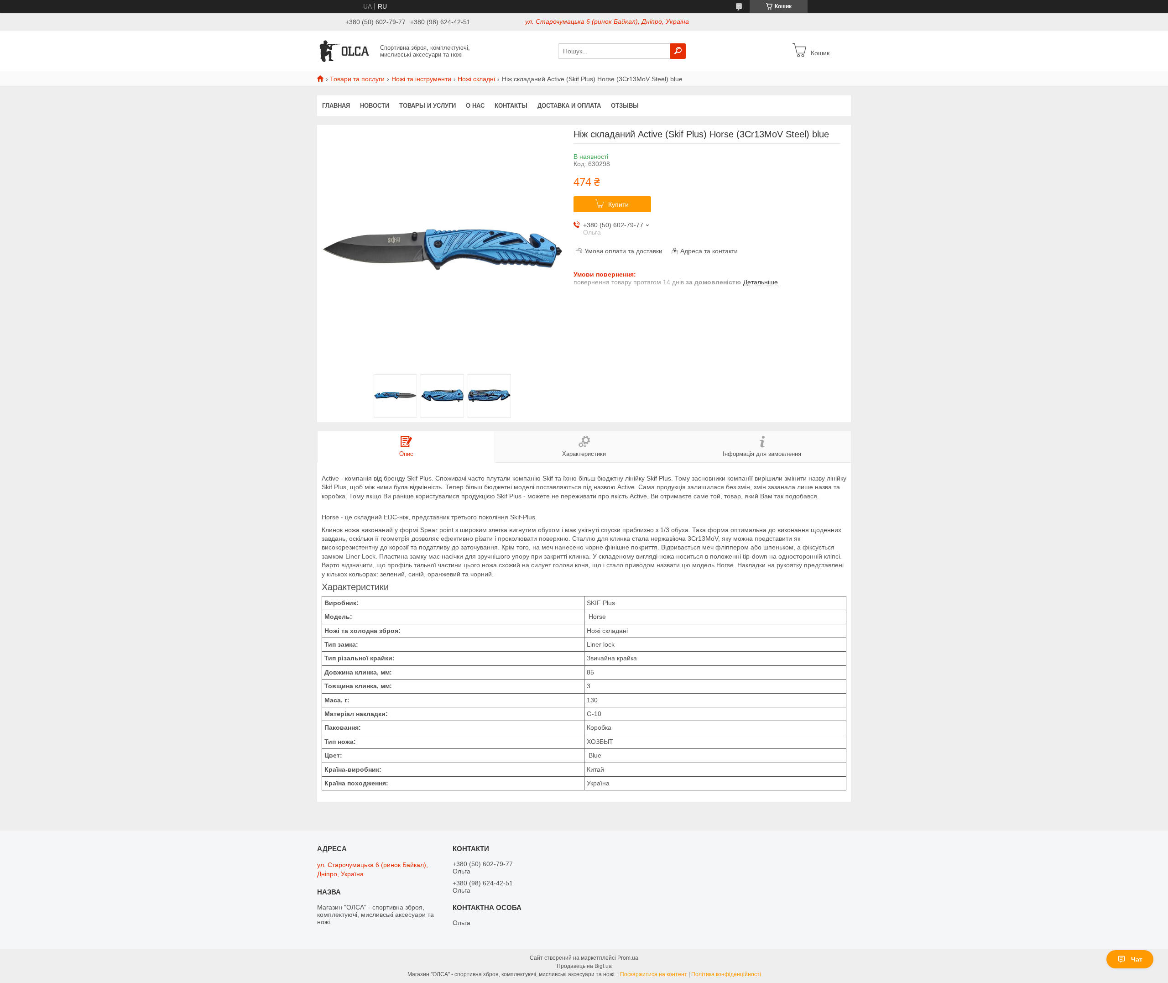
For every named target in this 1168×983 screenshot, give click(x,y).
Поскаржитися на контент (653, 974)
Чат (1136, 959)
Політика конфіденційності (726, 974)
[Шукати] (678, 51)
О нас (475, 105)
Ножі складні (476, 79)
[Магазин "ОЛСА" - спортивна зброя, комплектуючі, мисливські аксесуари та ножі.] (346, 50)
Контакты (511, 105)
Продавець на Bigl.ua (584, 966)
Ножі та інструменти (421, 79)
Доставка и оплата (569, 105)
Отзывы (625, 105)
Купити (618, 204)
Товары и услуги (427, 105)
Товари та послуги (357, 79)
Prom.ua (627, 958)
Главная (336, 105)
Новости (374, 105)
